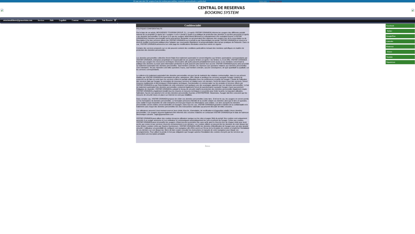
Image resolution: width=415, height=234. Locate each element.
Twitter (389, 31)
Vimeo (389, 52)
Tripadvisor (390, 62)
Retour (207, 146)
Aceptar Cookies (275, 1)
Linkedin (389, 41)
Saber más (263, 1)
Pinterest (389, 46)
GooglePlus (391, 36)
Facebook (390, 26)
